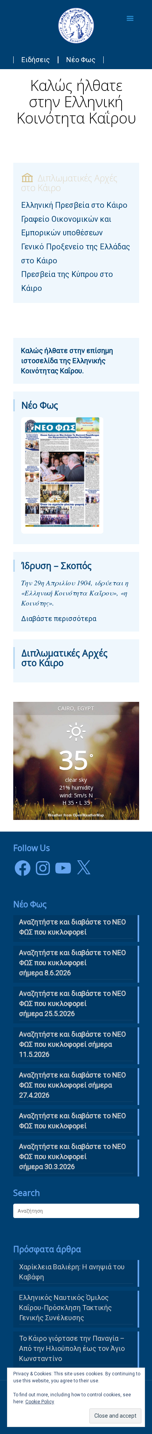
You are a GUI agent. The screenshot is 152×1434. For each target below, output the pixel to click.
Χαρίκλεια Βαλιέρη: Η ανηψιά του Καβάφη (72, 1272)
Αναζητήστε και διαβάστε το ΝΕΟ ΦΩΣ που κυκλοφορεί (72, 1121)
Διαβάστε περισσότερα (58, 618)
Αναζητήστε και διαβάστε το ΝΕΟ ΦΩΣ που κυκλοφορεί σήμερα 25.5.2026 (72, 1003)
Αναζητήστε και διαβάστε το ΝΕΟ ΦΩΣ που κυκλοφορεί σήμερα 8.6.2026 (72, 962)
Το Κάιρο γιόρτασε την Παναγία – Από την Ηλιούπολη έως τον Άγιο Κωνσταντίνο (72, 1348)
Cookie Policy (39, 1401)
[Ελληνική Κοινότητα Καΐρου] (76, 25)
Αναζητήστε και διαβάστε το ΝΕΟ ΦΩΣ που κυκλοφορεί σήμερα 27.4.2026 (72, 1085)
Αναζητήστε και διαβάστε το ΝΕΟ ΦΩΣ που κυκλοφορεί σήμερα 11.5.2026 (72, 1044)
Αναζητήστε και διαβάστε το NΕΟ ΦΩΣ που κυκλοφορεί (72, 927)
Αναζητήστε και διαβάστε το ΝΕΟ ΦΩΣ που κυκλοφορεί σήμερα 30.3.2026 (72, 1156)
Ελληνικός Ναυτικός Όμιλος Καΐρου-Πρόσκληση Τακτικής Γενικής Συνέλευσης (65, 1307)
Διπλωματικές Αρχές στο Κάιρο (64, 658)
